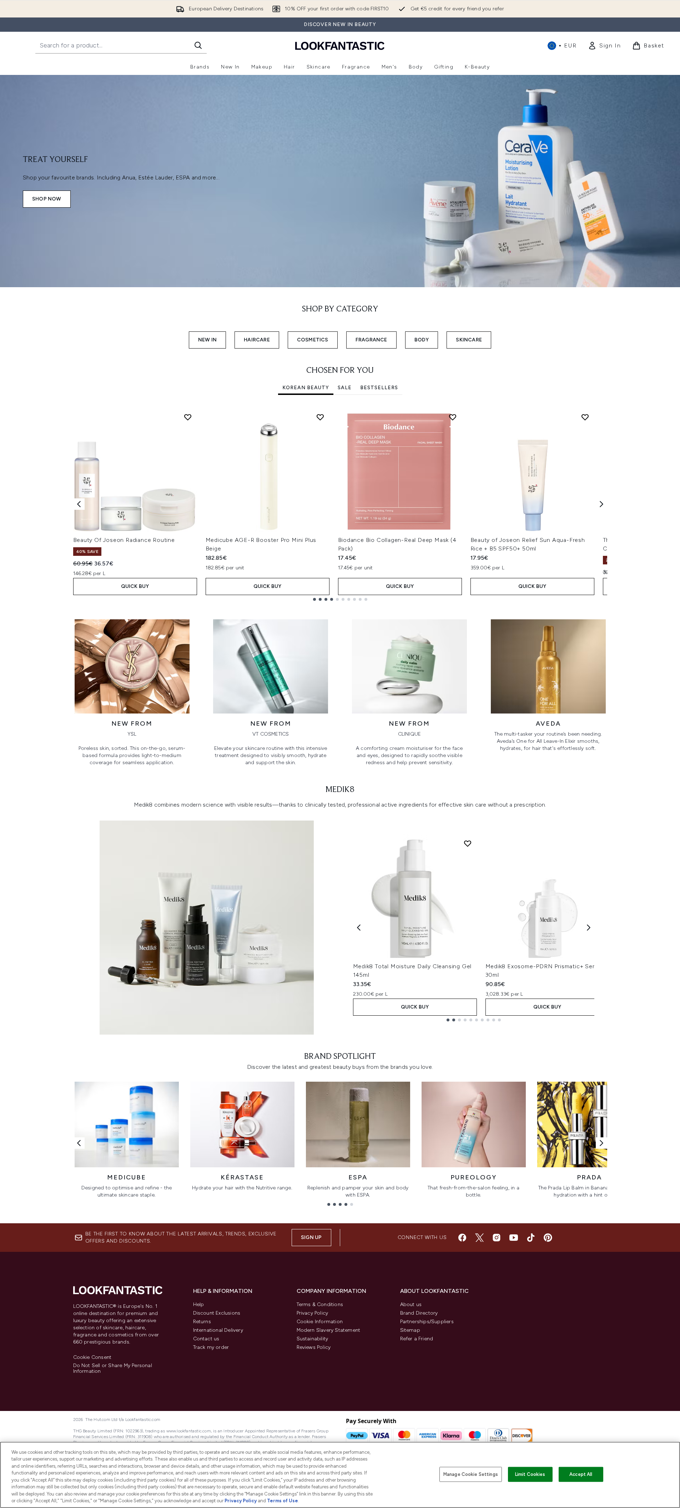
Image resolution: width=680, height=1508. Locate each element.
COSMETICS (312, 340)
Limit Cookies (530, 1474)
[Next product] (588, 927)
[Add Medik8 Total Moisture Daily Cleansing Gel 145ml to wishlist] (467, 843)
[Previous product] (358, 927)
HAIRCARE (257, 340)
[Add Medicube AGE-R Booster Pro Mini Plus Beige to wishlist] (320, 417)
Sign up (311, 1237)
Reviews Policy (314, 1347)
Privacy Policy (312, 1313)
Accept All (580, 1474)
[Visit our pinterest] (547, 1237)
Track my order (211, 1347)
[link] (604, 46)
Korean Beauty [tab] (305, 388)
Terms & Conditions (320, 1304)
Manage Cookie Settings (470, 1474)
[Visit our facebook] (462, 1237)
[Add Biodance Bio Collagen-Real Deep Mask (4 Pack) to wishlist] (452, 417)
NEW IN (207, 340)
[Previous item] (79, 504)
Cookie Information (320, 1322)
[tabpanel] (340, 504)
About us (411, 1304)
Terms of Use (282, 1500)
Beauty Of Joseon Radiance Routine (124, 540)
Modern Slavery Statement (329, 1330)
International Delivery (218, 1330)
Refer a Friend (416, 1339)
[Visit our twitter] (479, 1237)
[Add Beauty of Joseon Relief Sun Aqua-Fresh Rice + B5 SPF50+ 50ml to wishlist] (585, 417)
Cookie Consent (92, 1357)
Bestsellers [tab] (379, 388)
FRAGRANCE (371, 340)
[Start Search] (198, 45)
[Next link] (601, 1143)
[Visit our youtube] (513, 1237)
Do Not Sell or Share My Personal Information (112, 1368)
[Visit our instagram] (496, 1237)
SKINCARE (469, 340)
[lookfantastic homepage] (339, 45)
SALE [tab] (345, 388)
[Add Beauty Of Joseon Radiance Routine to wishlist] (187, 417)
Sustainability (312, 1339)
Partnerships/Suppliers (427, 1322)
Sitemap (410, 1330)
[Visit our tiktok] (530, 1237)
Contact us (206, 1339)
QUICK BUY (135, 586)
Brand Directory (419, 1313)
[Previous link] (79, 1143)
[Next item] (601, 504)
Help (198, 1304)
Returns (202, 1322)
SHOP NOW (46, 199)
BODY (421, 340)
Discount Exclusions (217, 1313)
